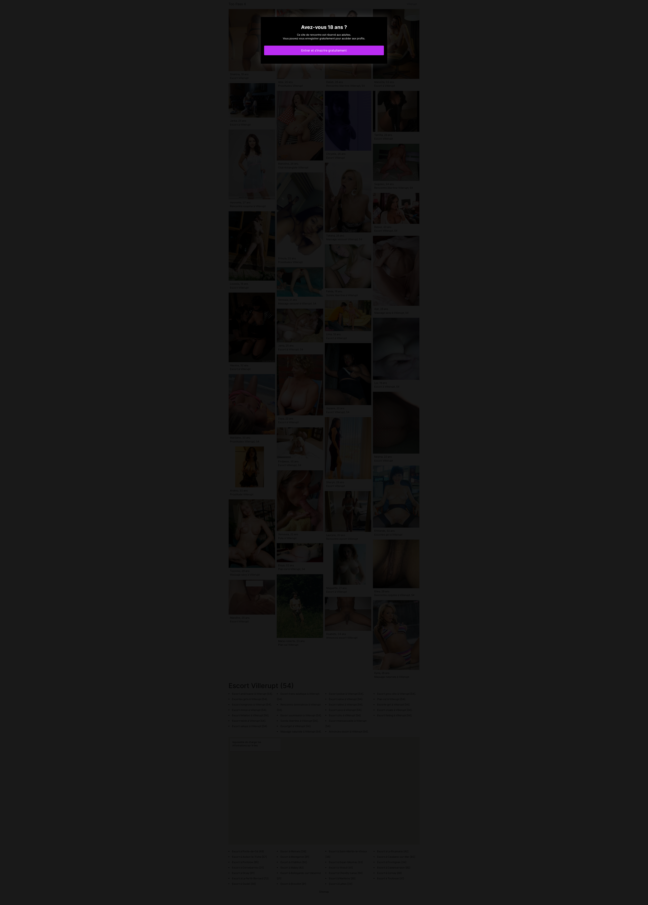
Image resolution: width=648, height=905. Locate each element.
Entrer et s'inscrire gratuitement (324, 50)
